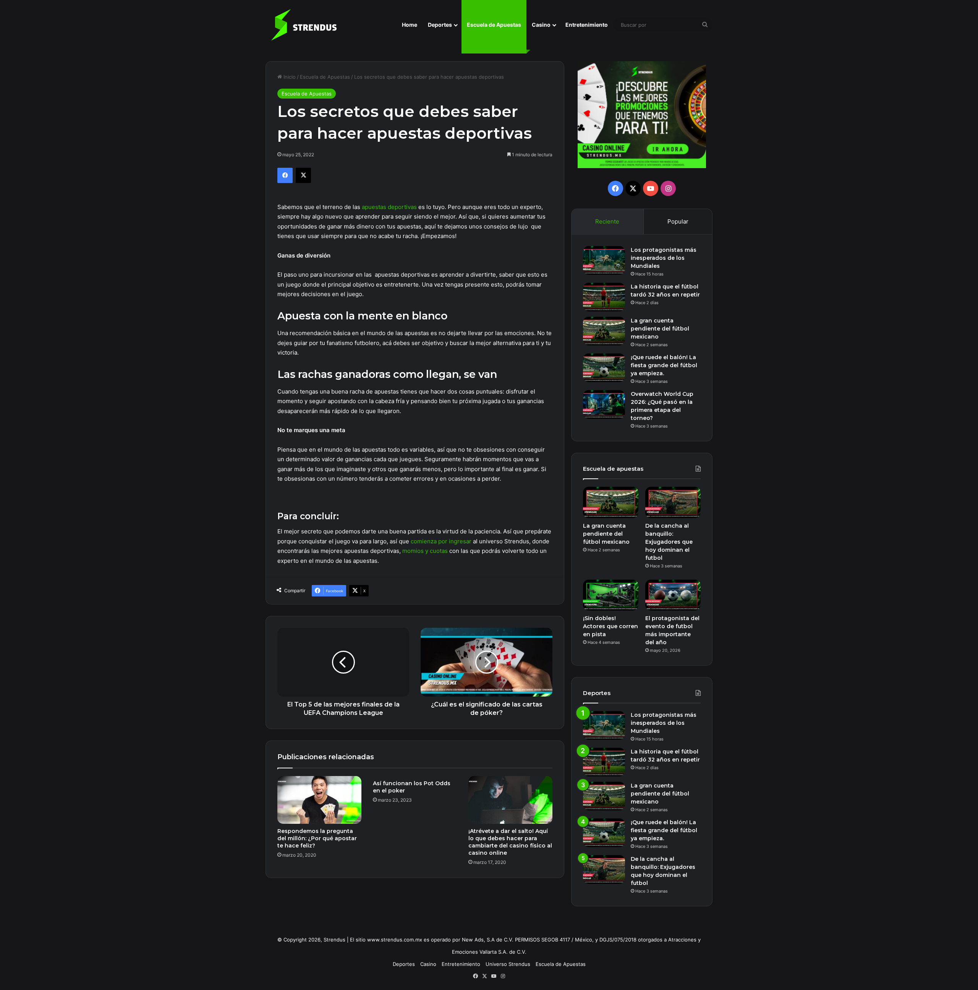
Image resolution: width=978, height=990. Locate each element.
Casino (541, 24)
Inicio (289, 77)
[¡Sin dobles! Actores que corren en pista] (610, 595)
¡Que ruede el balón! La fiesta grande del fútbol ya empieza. (664, 365)
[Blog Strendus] (304, 25)
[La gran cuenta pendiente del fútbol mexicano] (604, 331)
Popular (677, 221)
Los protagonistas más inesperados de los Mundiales (663, 257)
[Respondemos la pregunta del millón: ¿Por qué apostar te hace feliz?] (319, 799)
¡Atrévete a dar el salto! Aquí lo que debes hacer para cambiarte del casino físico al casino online (510, 842)
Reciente (607, 221)
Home (409, 24)
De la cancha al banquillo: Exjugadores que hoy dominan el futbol (669, 541)
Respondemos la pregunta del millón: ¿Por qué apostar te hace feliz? (317, 838)
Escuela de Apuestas (494, 24)
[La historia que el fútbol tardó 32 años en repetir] (604, 297)
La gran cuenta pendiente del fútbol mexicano (660, 328)
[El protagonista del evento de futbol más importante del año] (673, 595)
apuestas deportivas (389, 207)
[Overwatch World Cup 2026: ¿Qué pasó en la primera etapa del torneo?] (604, 404)
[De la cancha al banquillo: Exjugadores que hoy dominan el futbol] (673, 502)
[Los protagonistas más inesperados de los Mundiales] (604, 260)
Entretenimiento (586, 24)
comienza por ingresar (441, 541)
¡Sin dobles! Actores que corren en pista (610, 626)
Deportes (440, 24)
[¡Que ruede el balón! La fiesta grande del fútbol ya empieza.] (604, 367)
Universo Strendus (508, 964)
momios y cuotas (425, 550)
